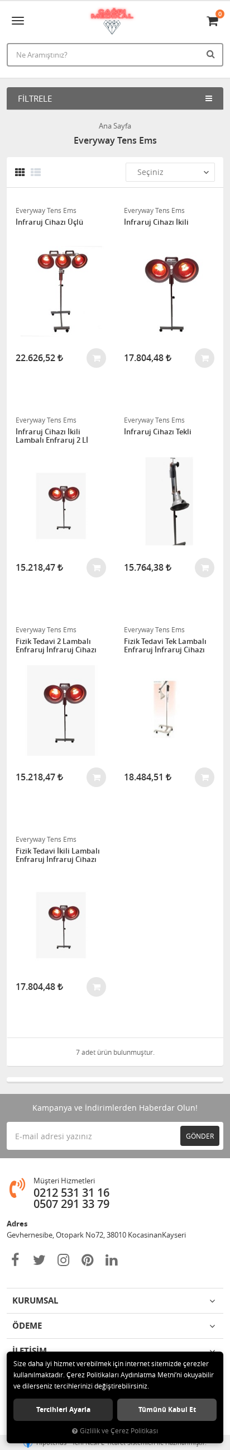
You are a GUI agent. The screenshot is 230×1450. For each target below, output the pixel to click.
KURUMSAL (35, 1300)
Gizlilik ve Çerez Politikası (119, 1431)
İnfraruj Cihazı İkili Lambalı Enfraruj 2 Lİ (52, 436)
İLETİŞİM (29, 1351)
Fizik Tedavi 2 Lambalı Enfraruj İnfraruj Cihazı (56, 646)
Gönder (200, 1135)
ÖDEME (27, 1325)
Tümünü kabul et (167, 1409)
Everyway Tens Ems (46, 210)
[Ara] (212, 53)
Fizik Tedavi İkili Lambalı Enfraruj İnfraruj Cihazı (58, 855)
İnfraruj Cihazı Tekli (157, 432)
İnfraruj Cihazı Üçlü (49, 222)
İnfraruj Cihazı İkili (156, 222)
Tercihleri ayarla (63, 1409)
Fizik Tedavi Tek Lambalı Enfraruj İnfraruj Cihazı (165, 646)
